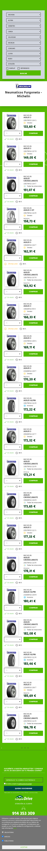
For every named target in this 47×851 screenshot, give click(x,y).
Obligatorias (9, 832)
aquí (14, 828)
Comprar (33, 133)
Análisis (7, 836)
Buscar (23, 73)
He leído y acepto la (18, 784)
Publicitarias (9, 841)
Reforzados (24, 68)
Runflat (12, 68)
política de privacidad (25, 784)
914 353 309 (23, 813)
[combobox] (13, 133)
